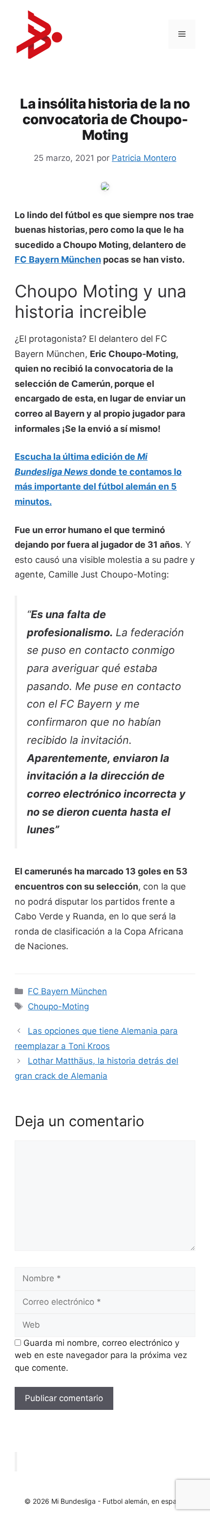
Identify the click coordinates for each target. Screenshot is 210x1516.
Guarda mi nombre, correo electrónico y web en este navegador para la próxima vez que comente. (101, 1355)
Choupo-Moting (58, 1006)
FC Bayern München (58, 259)
